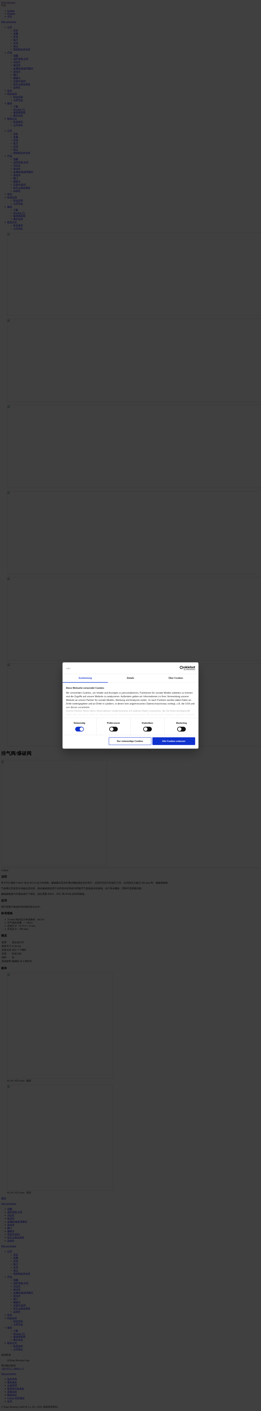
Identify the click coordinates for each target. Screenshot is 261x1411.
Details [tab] (130, 678)
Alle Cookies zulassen (173, 741)
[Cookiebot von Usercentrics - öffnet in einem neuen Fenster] (182, 668)
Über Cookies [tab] (176, 678)
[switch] (113, 729)
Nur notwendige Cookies (130, 741)
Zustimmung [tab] (85, 678)
